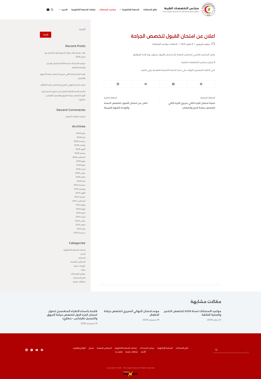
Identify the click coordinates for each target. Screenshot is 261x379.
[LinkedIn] (118, 84)
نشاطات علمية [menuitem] (131, 352)
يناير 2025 (81, 181)
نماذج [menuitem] (91, 348)
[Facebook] (201, 84)
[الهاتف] (32, 350)
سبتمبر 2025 (79, 153)
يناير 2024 (81, 229)
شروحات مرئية (79, 266)
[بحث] (52, 9)
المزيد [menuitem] (64, 9)
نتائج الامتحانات (79, 278)
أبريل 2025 (80, 169)
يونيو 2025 (80, 161)
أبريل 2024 (80, 217)
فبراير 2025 (80, 177)
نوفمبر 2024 (79, 189)
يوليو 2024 (80, 205)
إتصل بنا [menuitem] (118, 352)
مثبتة (83, 270)
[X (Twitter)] (173, 84)
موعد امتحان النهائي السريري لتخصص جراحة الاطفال (62, 85)
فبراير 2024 (80, 225)
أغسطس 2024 (78, 201)
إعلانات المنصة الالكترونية (74, 250)
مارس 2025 (80, 173)
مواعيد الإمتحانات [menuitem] (107, 9)
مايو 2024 (80, 213)
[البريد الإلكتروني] (48, 9)
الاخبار (83, 254)
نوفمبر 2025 (79, 145)
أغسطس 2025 (78, 157)
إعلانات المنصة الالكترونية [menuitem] (83, 9)
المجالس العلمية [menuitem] (104, 348)
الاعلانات (173, 44)
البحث (82, 29)
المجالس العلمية (78, 262)
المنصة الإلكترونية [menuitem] (130, 9)
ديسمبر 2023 (79, 233)
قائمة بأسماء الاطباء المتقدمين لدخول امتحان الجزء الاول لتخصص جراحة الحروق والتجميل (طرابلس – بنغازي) (63, 95)
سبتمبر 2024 (79, 197)
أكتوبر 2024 (80, 193)
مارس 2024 (80, 221)
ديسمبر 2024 (79, 185)
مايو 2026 (80, 133)
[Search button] (216, 350)
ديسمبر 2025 (79, 141)
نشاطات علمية (79, 282)
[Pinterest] (146, 84)
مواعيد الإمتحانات (160, 44)
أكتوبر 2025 (80, 149)
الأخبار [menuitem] (143, 352)
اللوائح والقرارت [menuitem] (79, 348)
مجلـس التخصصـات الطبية (181, 8)
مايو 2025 (80, 165)
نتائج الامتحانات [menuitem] (150, 9)
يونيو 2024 (80, 209)
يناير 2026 (81, 137)
